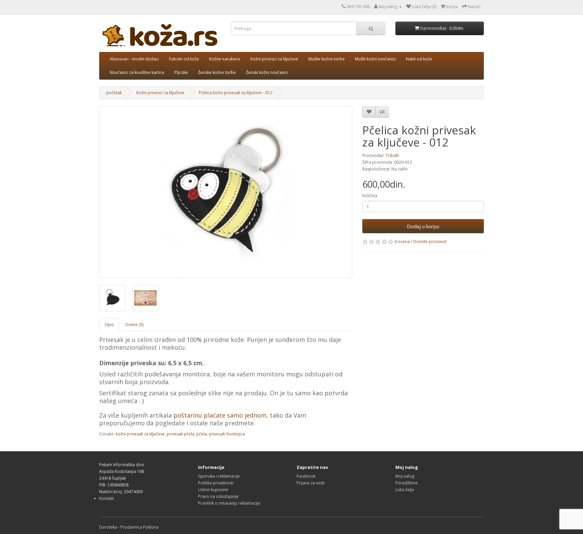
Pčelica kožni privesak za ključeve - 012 (235, 93)
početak (114, 93)
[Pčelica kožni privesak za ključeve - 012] (225, 192)
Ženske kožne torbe (217, 72)
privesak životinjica (227, 434)
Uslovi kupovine (213, 489)
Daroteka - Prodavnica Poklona (129, 527)
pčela (201, 434)
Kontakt (106, 498)
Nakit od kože (419, 59)
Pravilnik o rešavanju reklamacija (229, 503)
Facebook (306, 476)
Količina (369, 195)
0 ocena (402, 241)
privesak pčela (180, 434)
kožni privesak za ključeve (140, 434)
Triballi (392, 155)
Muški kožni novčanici (375, 59)
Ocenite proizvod (429, 241)
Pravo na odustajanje (218, 496)
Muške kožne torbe (326, 59)
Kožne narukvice (224, 59)
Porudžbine (406, 483)
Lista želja (404, 489)
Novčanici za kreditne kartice (137, 72)
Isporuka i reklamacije (219, 476)
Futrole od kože (184, 59)
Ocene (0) (134, 324)
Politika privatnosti (215, 483)
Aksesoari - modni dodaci (134, 59)
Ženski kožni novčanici (267, 72)
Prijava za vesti (311, 483)
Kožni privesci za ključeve (274, 59)
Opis (109, 324)
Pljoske (181, 72)
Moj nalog (404, 476)
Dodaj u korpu (423, 226)
